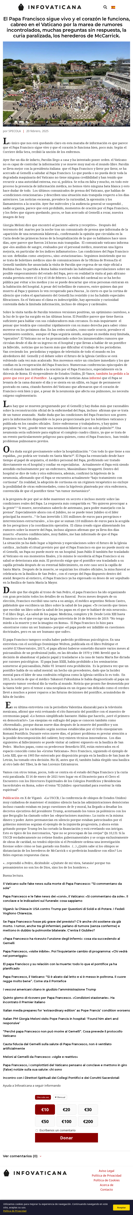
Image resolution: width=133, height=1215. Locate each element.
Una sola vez (43, 1097)
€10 (45, 1109)
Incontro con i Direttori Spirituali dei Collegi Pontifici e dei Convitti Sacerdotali (61, 1078)
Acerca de (106, 1185)
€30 (88, 1109)
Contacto (106, 1189)
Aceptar (121, 1207)
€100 (66, 1121)
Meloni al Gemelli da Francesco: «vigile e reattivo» (40, 1057)
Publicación (11, 798)
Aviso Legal (106, 1171)
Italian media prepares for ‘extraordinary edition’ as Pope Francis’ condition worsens (66, 1010)
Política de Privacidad (106, 1175)
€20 (66, 1109)
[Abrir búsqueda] (105, 7)
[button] (22, 1156)
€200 (88, 1121)
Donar (66, 1137)
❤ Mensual (60, 1097)
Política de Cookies (107, 1180)
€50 (45, 1121)
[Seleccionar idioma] (113, 7)
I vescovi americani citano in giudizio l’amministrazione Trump (49, 989)
